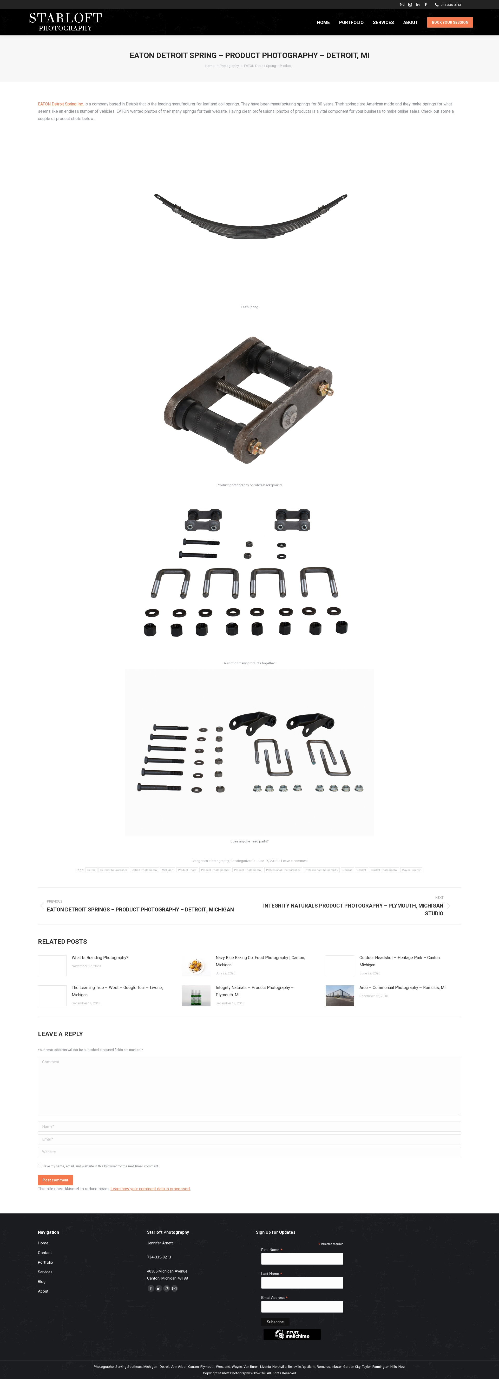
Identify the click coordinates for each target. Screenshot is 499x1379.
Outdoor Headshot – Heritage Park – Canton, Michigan (400, 961)
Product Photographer (215, 869)
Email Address (274, 1297)
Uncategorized (242, 860)
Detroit (91, 869)
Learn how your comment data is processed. (150, 1189)
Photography (219, 860)
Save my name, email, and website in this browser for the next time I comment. (101, 1166)
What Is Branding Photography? (100, 958)
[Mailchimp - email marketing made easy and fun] (292, 1339)
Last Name (271, 1273)
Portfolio (45, 1262)
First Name (272, 1249)
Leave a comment (294, 860)
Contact (45, 1252)
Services (45, 1272)
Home (43, 1243)
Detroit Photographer (113, 869)
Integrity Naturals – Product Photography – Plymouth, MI (255, 991)
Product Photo (187, 869)
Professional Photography (321, 869)
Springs (347, 869)
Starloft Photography (384, 869)
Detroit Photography (144, 869)
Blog (41, 1281)
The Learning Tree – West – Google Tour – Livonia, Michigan (117, 991)
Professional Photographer (283, 869)
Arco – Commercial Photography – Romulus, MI (402, 988)
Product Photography (247, 869)
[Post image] (52, 965)
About (43, 1291)
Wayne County (411, 869)
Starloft (361, 869)
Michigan (167, 869)
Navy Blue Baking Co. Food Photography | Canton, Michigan (260, 961)
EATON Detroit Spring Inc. (61, 104)
